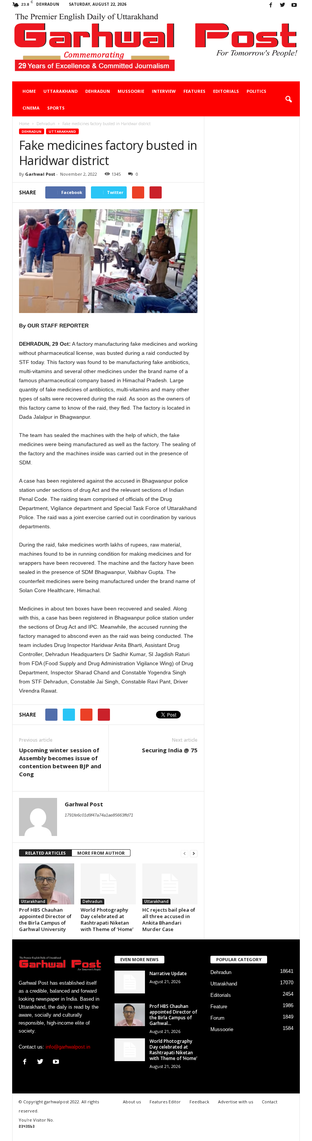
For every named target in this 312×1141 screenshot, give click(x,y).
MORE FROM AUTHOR (101, 853)
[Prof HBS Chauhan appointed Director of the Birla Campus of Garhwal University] (46, 883)
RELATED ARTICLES (45, 853)
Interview (164, 91)
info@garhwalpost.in (68, 1047)
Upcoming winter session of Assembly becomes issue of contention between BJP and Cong (60, 762)
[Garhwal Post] (156, 46)
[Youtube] (294, 5)
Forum (217, 1018)
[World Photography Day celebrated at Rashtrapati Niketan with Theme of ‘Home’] (108, 883)
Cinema (31, 108)
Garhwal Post (40, 174)
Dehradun (97, 91)
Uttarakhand (60, 91)
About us (132, 1101)
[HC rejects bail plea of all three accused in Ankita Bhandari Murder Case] (169, 883)
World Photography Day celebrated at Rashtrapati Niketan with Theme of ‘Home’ (107, 919)
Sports (56, 108)
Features (194, 91)
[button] (288, 99)
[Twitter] (282, 5)
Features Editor (165, 1101)
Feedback (199, 1101)
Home (29, 91)
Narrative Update (168, 973)
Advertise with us (235, 1101)
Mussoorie (131, 91)
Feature (218, 1006)
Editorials (226, 91)
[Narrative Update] (130, 982)
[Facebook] (270, 5)
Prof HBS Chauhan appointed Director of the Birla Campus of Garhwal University (45, 919)
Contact (269, 1101)
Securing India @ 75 (169, 750)
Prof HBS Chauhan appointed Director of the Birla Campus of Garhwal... (173, 1015)
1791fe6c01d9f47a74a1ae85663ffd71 (99, 815)
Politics (256, 91)
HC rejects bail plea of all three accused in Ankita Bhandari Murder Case (168, 919)
